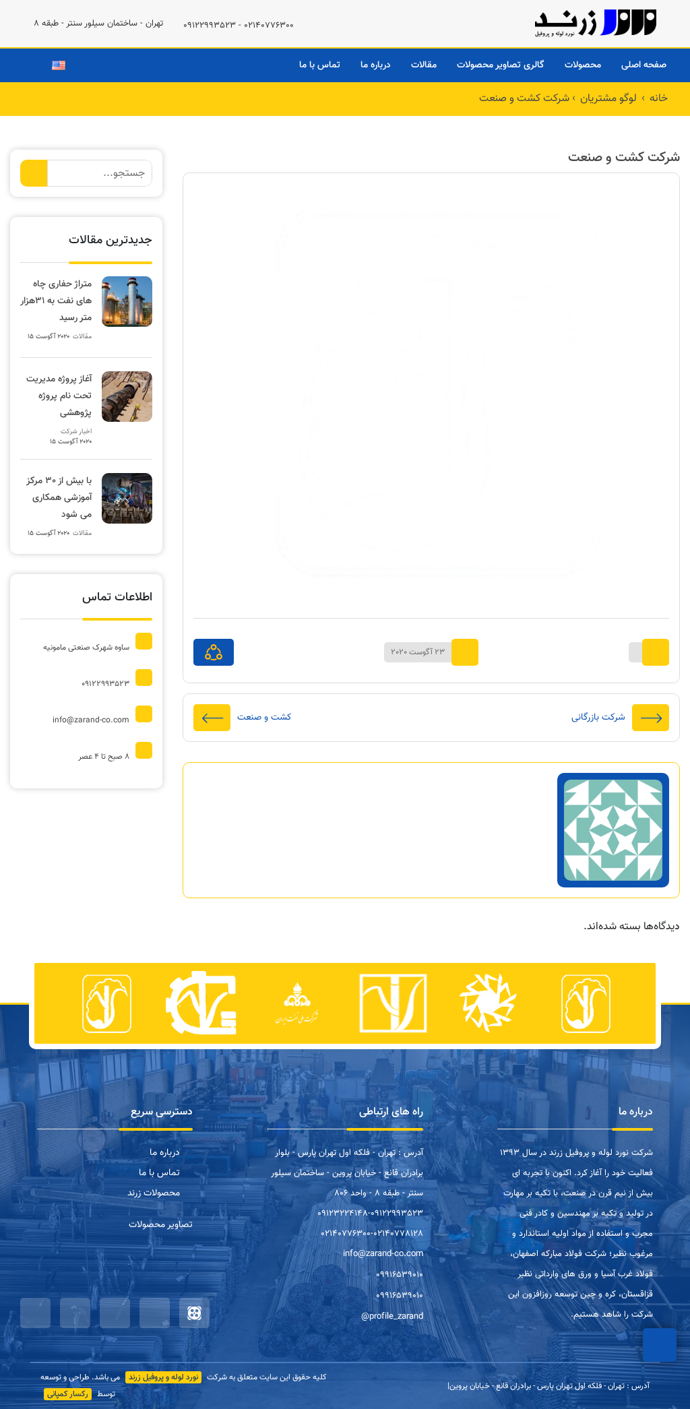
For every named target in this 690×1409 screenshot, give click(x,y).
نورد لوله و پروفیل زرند (163, 1377)
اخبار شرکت (76, 432)
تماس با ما (319, 65)
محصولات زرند (153, 1193)
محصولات (583, 65)
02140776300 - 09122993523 (238, 25)
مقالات (424, 65)
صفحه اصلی (643, 65)
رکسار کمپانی (67, 1394)
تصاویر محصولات (161, 1225)
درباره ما (375, 65)
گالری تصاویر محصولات (500, 65)
